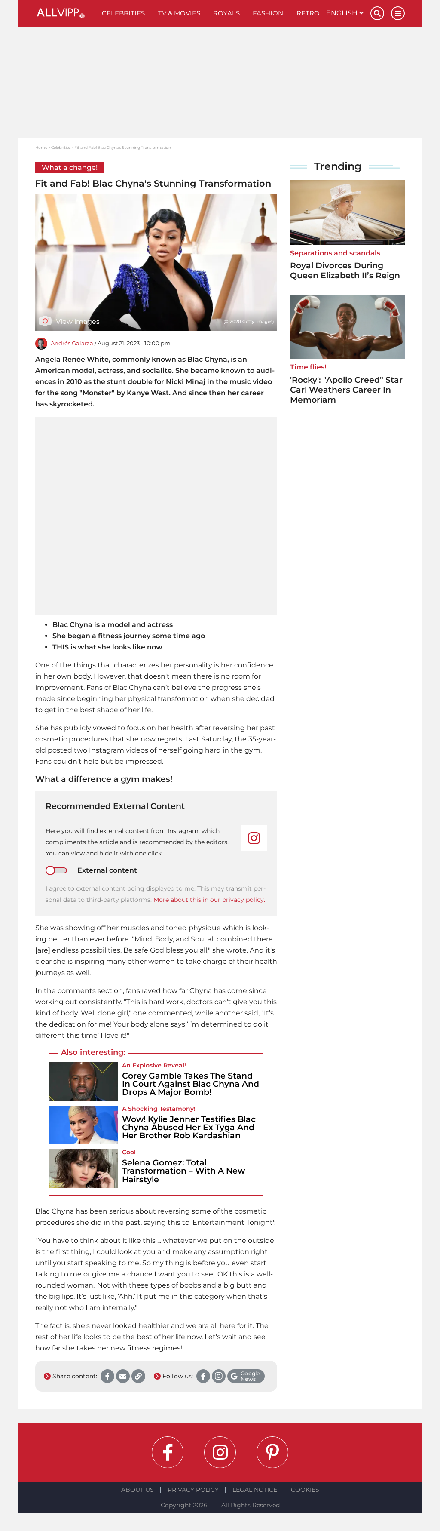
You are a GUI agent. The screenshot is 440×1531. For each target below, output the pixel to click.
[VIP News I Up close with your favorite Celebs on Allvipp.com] (65, 13)
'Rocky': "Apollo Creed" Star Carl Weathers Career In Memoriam (346, 390)
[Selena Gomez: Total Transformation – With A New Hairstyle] (83, 1168)
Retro (308, 13)
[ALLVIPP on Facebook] (167, 1452)
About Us (137, 1490)
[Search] (377, 13)
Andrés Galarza (72, 343)
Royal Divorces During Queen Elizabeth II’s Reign (345, 270)
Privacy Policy (193, 1490)
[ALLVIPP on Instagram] (220, 1452)
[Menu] (398, 13)
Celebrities (123, 13)
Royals (226, 13)
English (342, 13)
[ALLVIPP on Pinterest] (272, 1452)
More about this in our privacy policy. (209, 900)
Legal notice (254, 1490)
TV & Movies (179, 13)
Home (41, 147)
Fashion (268, 13)
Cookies (305, 1490)
